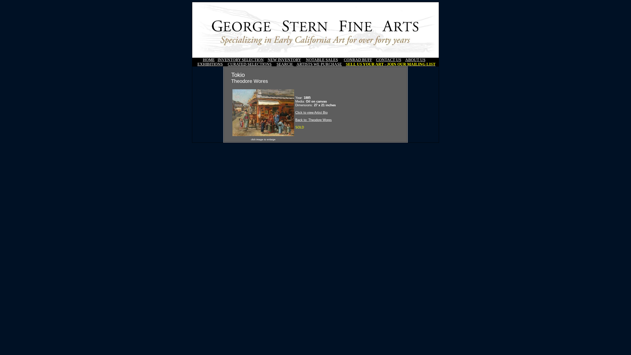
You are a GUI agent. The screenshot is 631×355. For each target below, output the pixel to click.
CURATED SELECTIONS (250, 64)
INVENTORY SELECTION (241, 60)
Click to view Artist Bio (311, 112)
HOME (209, 60)
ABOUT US (415, 60)
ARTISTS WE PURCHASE (319, 64)
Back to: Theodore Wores (313, 120)
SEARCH (285, 64)
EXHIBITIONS (210, 64)
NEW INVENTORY (284, 60)
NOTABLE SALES (322, 60)
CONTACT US (388, 60)
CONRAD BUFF (358, 60)
